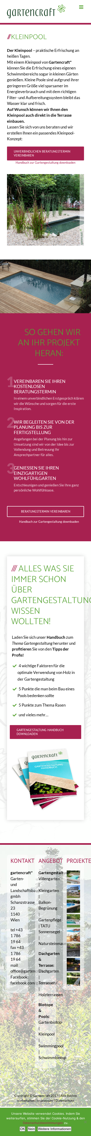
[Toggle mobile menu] (81, 7)
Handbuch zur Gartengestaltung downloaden (45, 162)
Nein (31, 1129)
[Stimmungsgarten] (73, 964)
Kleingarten (48, 890)
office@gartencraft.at (29, 971)
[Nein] (85, 1122)
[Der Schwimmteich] (73, 979)
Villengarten (49, 878)
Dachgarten (48, 971)
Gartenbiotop (50, 1022)
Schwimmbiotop (52, 1057)
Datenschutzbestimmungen (43, 1123)
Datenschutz (65, 1100)
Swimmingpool (50, 1045)
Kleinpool (46, 1034)
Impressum (45, 1100)
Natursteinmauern (54, 943)
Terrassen (46, 982)
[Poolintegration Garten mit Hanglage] (73, 877)
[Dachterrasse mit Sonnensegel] (73, 935)
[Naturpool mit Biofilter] (73, 921)
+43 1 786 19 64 (16, 935)
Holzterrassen (50, 994)
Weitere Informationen (54, 1129)
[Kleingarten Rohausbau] (73, 891)
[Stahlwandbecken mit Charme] (73, 906)
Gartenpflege (49, 919)
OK (22, 1129)
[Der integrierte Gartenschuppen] (73, 950)
